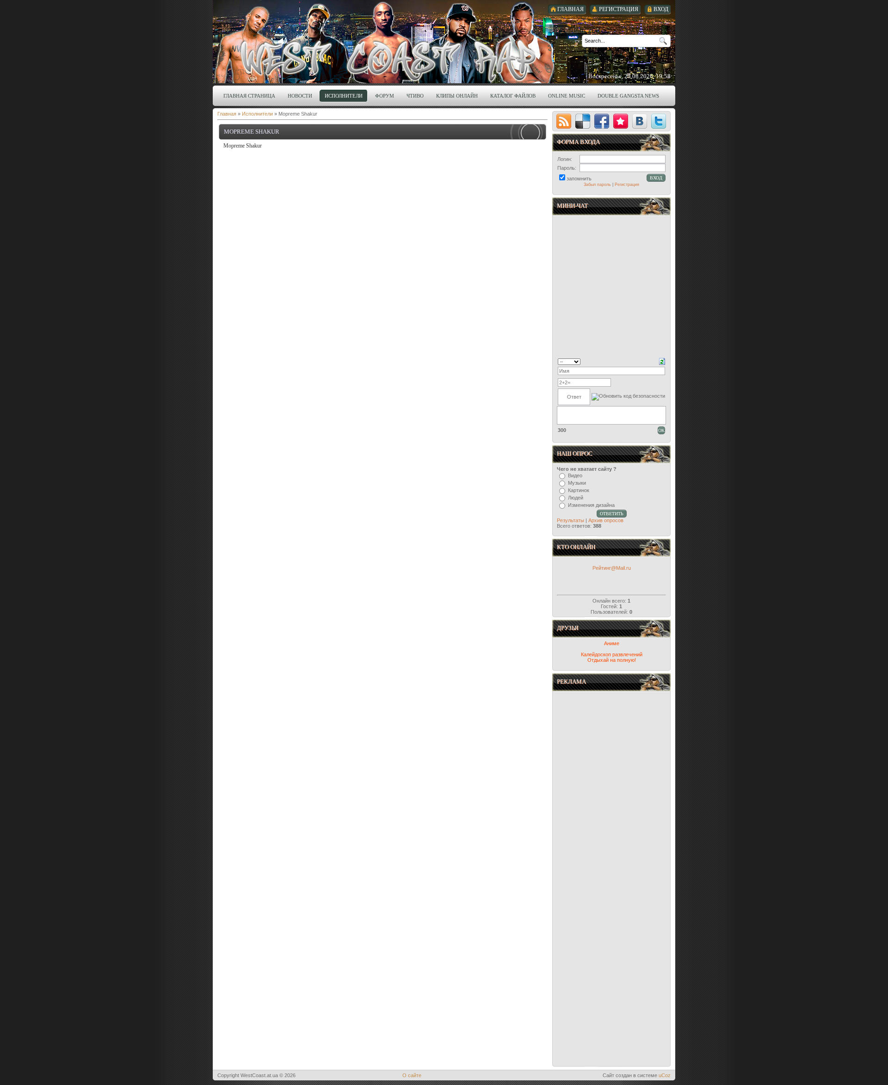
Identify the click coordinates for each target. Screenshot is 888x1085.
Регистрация (627, 184)
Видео (575, 475)
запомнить (579, 178)
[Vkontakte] (639, 121)
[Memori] (620, 121)
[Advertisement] (612, 786)
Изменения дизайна (591, 505)
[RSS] (563, 121)
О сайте (411, 1075)
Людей (575, 497)
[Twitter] (658, 121)
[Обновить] (662, 361)
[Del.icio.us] (582, 121)
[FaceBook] (601, 121)
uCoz (665, 1075)
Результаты (570, 520)
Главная (226, 114)
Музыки (577, 483)
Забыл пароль (597, 184)
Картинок (578, 490)
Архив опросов (605, 520)
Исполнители (257, 114)
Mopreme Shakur (251, 131)
